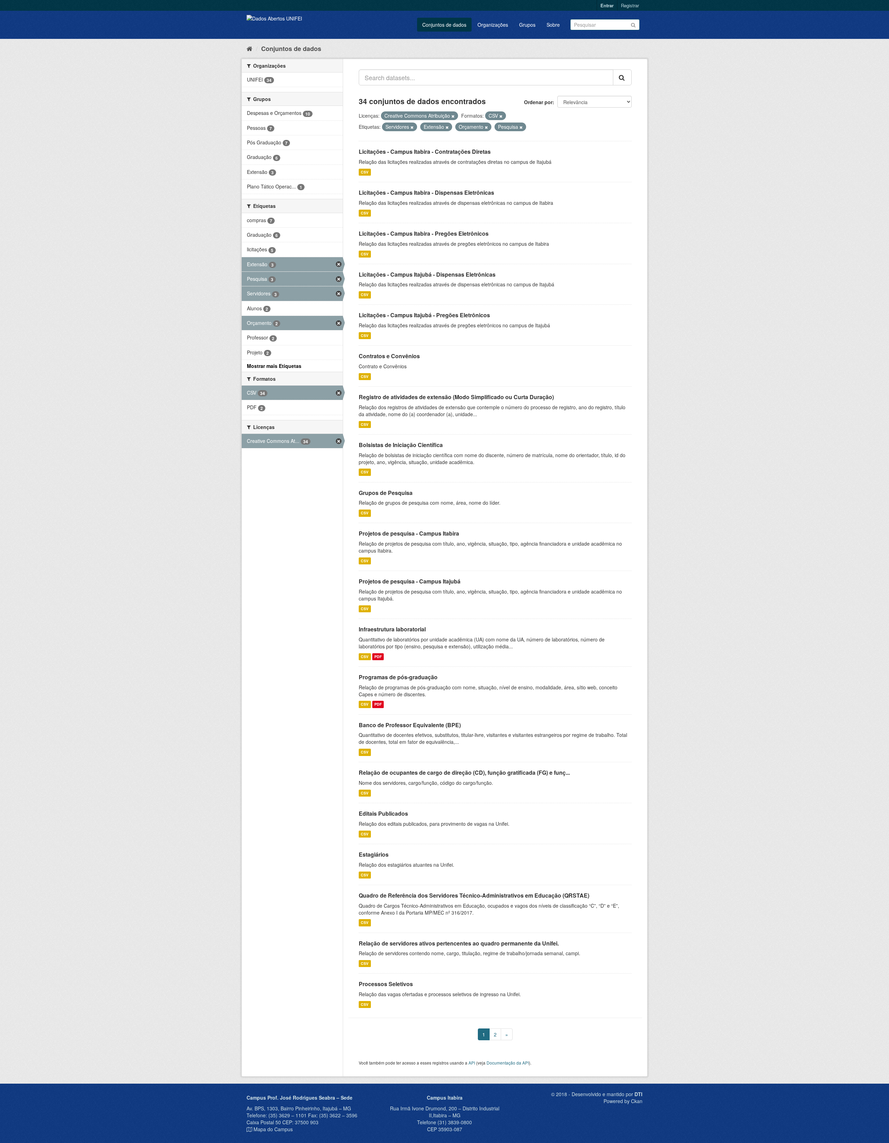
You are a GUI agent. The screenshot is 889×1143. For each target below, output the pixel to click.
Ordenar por (538, 102)
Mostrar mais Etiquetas (274, 365)
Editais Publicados (383, 813)
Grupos (527, 24)
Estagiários (374, 854)
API (471, 1063)
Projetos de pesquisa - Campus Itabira (409, 533)
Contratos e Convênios (389, 356)
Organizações (492, 24)
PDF (378, 656)
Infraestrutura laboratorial (392, 629)
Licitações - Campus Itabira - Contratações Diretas (425, 152)
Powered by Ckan (623, 1101)
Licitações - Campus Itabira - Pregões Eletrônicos (424, 233)
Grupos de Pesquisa (386, 493)
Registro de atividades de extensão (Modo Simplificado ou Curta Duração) (456, 397)
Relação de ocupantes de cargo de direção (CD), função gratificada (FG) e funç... (464, 772)
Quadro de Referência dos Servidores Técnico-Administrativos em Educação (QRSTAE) (474, 895)
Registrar (630, 5)
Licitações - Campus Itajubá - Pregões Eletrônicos (424, 315)
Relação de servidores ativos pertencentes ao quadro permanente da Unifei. (459, 943)
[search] (622, 77)
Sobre (553, 24)
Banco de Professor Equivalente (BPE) (410, 725)
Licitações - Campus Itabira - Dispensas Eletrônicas (426, 192)
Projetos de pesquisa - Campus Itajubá (409, 581)
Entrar (607, 5)
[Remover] (453, 116)
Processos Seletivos (386, 984)
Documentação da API (508, 1063)
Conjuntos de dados (444, 24)
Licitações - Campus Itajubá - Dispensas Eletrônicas (427, 274)
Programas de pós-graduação (398, 677)
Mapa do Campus (273, 1129)
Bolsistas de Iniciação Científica (401, 445)
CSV (364, 172)
